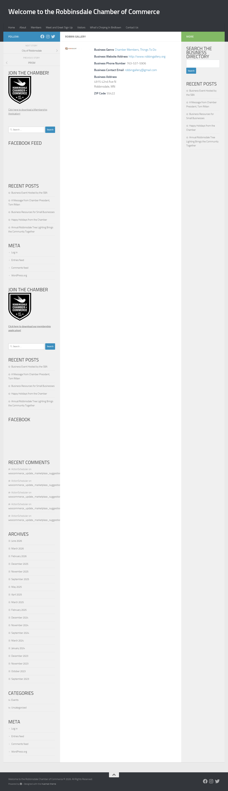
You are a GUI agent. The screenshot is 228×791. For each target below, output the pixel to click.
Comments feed (19, 267)
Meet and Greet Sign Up (59, 27)
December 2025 (19, 563)
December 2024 (19, 617)
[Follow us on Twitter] (53, 37)
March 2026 (17, 548)
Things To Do (148, 50)
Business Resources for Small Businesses (33, 212)
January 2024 (18, 648)
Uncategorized (19, 707)
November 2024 (19, 625)
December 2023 (19, 655)
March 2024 (17, 640)
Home (11, 27)
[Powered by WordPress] (21, 784)
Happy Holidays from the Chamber (29, 219)
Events (15, 699)
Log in (14, 252)
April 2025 (16, 594)
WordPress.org (19, 275)
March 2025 (17, 602)
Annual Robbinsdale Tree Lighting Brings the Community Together (202, 141)
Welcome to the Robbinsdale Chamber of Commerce (84, 12)
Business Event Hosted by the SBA (29, 192)
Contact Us (132, 27)
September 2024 (20, 632)
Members (36, 27)
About (23, 27)
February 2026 (19, 556)
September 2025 (20, 579)
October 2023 (18, 671)
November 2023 (19, 663)
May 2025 (16, 586)
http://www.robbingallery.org (147, 56)
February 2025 (19, 609)
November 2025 (19, 571)
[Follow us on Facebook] (42, 37)
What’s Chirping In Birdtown (105, 27)
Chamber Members (127, 50)
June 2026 (16, 540)
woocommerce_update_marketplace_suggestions (35, 473)
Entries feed (17, 260)
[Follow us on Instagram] (48, 37)
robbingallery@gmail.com (141, 70)
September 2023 (20, 678)
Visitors (81, 27)
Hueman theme (49, 784)
